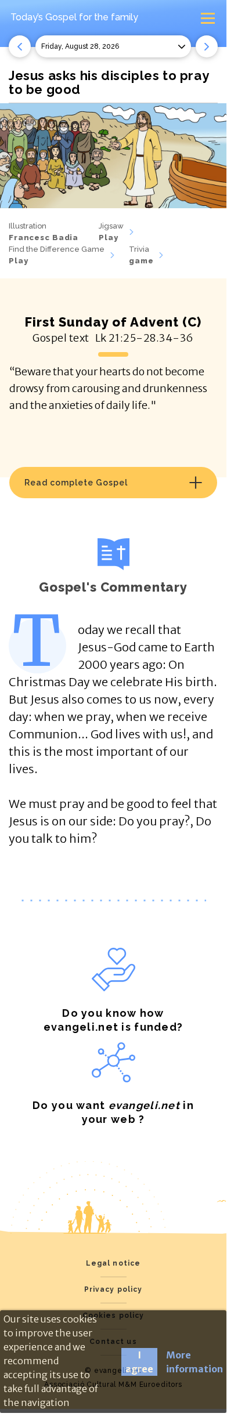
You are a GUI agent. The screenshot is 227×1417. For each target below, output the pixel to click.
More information (194, 1362)
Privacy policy (113, 1289)
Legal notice (113, 1263)
